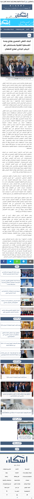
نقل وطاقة (16, 476)
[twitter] (21, 5)
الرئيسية (27, 469)
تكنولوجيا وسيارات (27, 476)
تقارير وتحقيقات (20, 29)
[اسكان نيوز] (17, 22)
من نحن (17, 487)
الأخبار (27, 29)
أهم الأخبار (17, 361)
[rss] (18, 5)
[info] (13, 5)
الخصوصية (27, 491)
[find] (15, 5)
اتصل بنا (17, 491)
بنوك (29, 35)
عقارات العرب (17, 484)
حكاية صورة (17, 480)
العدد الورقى (27, 487)
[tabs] (10, 5)
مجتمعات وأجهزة (7, 480)
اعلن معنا (6, 487)
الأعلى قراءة (17, 419)
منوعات (27, 480)
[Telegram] (23, 262)
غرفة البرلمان (27, 484)
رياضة (6, 476)
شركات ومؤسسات (9, 29)
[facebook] (23, 5)
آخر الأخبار (17, 319)
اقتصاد (16, 473)
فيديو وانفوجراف (7, 484)
